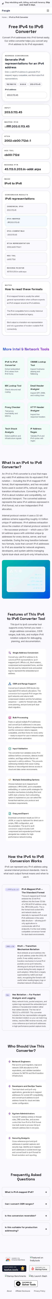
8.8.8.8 (23, 84)
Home (4, 17)
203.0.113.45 (35, 84)
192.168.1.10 (11, 84)
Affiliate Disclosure (22, 1291)
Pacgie (6, 10)
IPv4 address (10, 89)
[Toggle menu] (48, 10)
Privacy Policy (39, 1291)
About (9, 1291)
